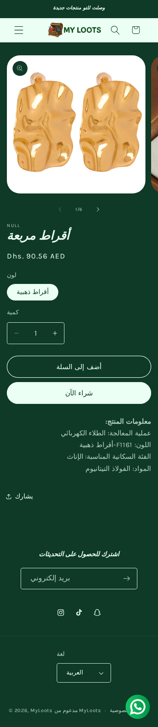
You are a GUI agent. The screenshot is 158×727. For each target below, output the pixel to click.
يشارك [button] (24, 496)
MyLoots (41, 710)
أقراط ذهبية (33, 292)
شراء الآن (79, 393)
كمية (13, 312)
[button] (19, 30)
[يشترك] (127, 579)
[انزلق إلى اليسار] (60, 209)
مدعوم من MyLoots (77, 710)
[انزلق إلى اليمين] (98, 209)
